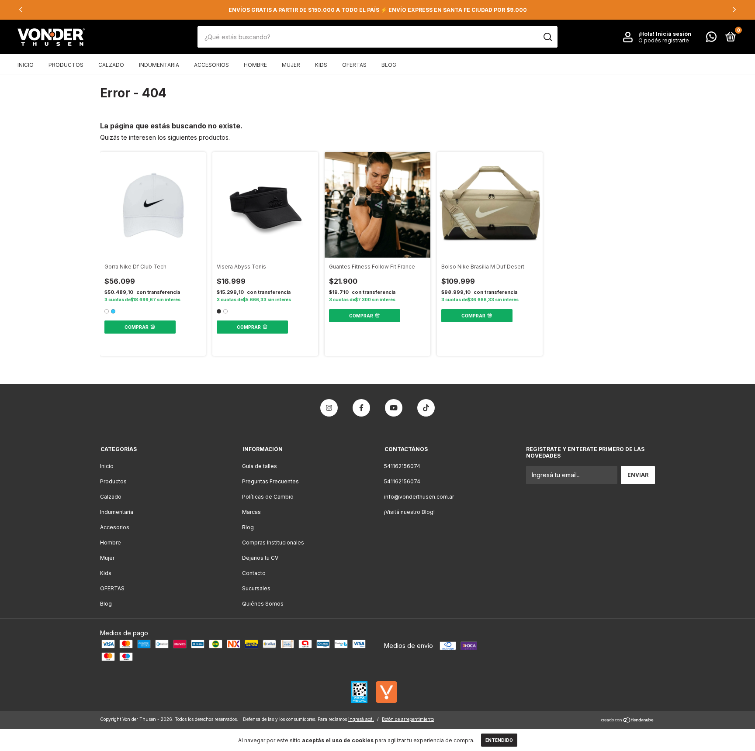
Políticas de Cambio (268, 496)
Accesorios (211, 65)
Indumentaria (159, 65)
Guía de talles (259, 466)
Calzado (111, 65)
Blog (388, 65)
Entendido (499, 740)
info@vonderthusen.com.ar (419, 496)
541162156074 (402, 466)
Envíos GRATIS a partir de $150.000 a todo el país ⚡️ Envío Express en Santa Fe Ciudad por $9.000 (378, 10)
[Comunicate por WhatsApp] (711, 38)
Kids (321, 65)
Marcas (251, 512)
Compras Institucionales (273, 542)
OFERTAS (354, 65)
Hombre (255, 65)
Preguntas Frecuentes (270, 481)
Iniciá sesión (673, 34)
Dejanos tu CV (260, 558)
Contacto (254, 573)
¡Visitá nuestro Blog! (409, 512)
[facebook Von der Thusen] (361, 408)
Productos (65, 65)
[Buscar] (547, 37)
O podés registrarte (663, 40)
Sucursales (256, 588)
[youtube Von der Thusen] (393, 408)
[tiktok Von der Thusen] (426, 408)
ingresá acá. (361, 719)
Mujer (291, 65)
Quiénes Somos (263, 603)
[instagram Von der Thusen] (329, 408)
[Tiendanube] (627, 720)
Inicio (25, 65)
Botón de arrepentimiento (408, 719)
